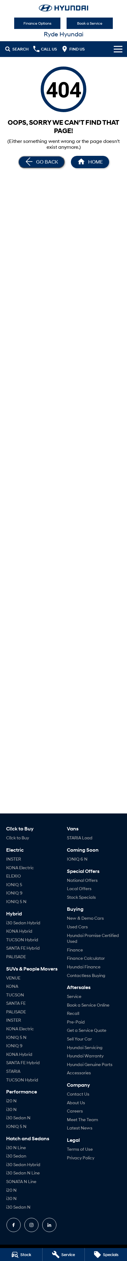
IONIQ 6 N (77, 859)
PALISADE (16, 956)
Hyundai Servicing (84, 1047)
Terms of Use (80, 1149)
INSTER (13, 859)
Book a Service (89, 23)
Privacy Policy (80, 1157)
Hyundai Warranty (85, 1055)
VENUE (13, 977)
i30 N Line (16, 1147)
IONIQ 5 (14, 884)
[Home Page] (63, 8)
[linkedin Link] (49, 1225)
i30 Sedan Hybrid (23, 922)
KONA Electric (20, 867)
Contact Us (78, 1094)
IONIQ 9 (14, 892)
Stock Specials (81, 897)
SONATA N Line (21, 1181)
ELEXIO (13, 875)
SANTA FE (16, 1003)
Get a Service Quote (86, 1030)
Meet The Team (82, 1119)
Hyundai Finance (83, 966)
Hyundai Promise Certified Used (93, 938)
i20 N (11, 1100)
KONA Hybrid (19, 931)
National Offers (82, 880)
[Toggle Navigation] (118, 49)
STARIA (13, 1071)
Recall (73, 1013)
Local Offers (79, 888)
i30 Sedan (16, 1155)
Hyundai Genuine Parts (90, 1064)
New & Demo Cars (85, 918)
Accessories (79, 1072)
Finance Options (37, 23)
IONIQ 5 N (16, 901)
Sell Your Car (79, 1038)
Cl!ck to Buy (17, 837)
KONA (12, 986)
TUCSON (15, 994)
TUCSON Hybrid (22, 939)
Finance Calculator (86, 958)
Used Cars (77, 926)
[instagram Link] (31, 1225)
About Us (76, 1102)
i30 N (11, 1109)
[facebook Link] (13, 1225)
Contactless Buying (86, 975)
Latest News (79, 1127)
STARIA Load (79, 837)
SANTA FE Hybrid (23, 948)
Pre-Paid (76, 1021)
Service (74, 996)
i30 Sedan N (18, 1117)
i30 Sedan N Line (23, 1172)
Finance (75, 949)
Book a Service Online (88, 1005)
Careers (75, 1110)
